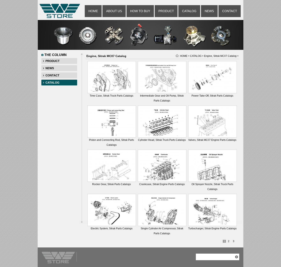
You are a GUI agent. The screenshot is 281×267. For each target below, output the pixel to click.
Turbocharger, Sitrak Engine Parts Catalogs (212, 228)
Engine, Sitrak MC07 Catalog (220, 56)
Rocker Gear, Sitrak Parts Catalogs (111, 184)
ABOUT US (114, 11)
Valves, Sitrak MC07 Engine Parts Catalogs (212, 140)
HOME (93, 11)
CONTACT (229, 11)
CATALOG (189, 11)
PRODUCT (166, 11)
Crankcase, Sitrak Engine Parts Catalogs (162, 184)
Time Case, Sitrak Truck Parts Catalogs (111, 95)
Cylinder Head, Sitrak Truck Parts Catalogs (162, 140)
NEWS (209, 11)
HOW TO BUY (140, 11)
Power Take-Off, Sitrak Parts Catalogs (212, 95)
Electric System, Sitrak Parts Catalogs (111, 228)
